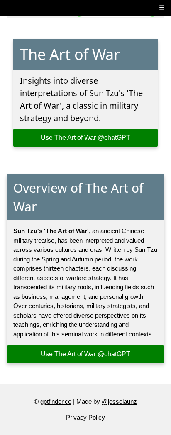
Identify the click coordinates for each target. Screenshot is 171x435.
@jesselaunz (119, 401)
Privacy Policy (85, 417)
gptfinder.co (55, 401)
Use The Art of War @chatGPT (85, 137)
